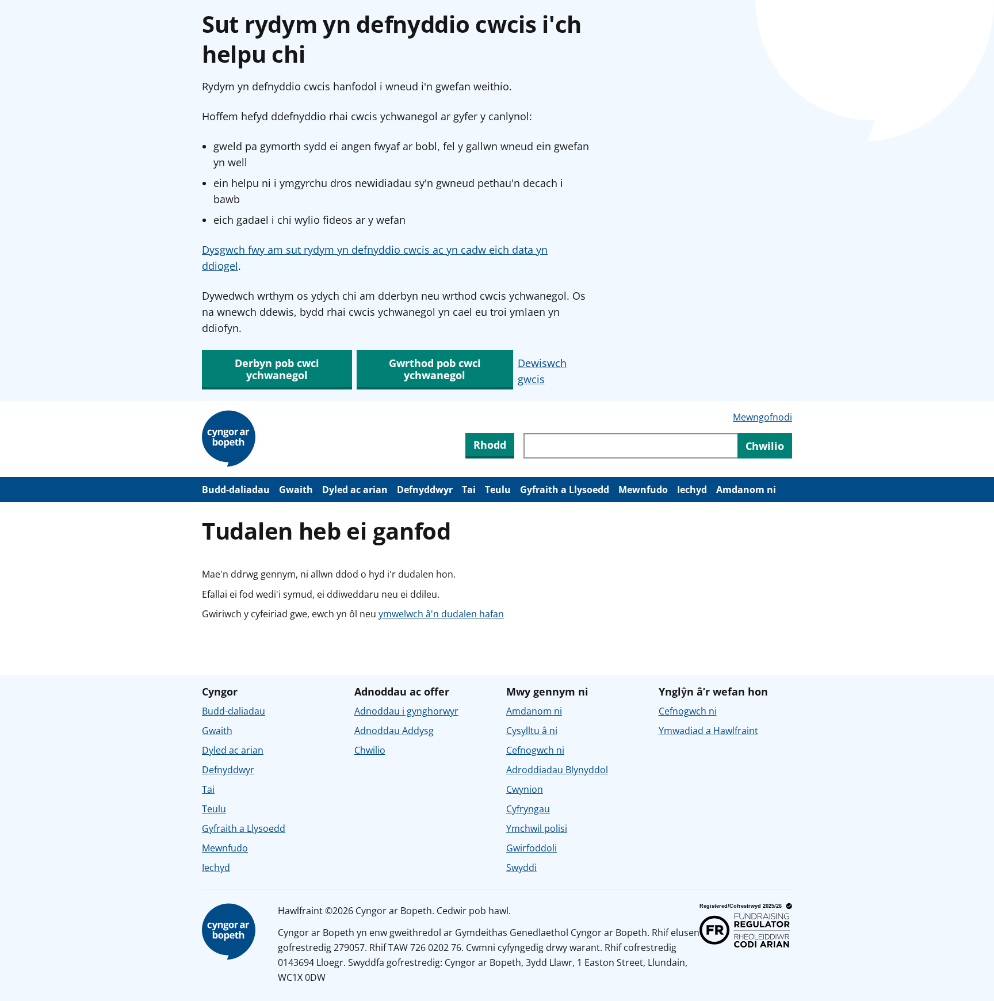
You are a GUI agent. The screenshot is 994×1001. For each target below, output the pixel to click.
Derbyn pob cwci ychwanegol (277, 369)
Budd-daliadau (236, 489)
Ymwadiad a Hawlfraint (708, 730)
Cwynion (524, 789)
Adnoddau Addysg (394, 730)
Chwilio (369, 750)
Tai (469, 489)
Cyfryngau (528, 809)
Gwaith (296, 489)
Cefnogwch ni (535, 750)
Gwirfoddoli (531, 848)
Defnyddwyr (425, 489)
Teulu (498, 489)
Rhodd (489, 445)
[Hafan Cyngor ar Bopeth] (230, 439)
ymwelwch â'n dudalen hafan (441, 614)
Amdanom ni (746, 489)
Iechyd (692, 489)
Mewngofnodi (762, 417)
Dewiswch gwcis (542, 371)
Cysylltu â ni (531, 730)
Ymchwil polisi (536, 828)
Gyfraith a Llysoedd (564, 489)
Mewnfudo (643, 489)
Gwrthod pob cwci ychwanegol (435, 369)
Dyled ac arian (355, 489)
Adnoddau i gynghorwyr (406, 711)
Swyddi (521, 867)
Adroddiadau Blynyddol (557, 769)
